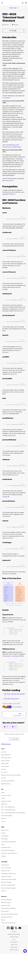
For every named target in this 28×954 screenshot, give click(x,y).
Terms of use (14, 944)
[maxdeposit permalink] (1, 294)
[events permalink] (1, 610)
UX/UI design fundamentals (8, 850)
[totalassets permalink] (1, 232)
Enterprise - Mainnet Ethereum (9, 853)
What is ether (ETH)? (6, 757)
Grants (2, 844)
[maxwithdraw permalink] (1, 418)
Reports (3, 920)
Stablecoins (4, 804)
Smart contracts (5, 766)
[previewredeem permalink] (1, 501)
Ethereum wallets (5, 760)
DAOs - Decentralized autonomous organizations (13, 812)
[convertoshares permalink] (1, 250)
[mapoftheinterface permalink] (1, 578)
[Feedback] (25, 951)
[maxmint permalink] (1, 357)
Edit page (15, 24)
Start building (4, 838)
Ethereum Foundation (6, 882)
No (15, 726)
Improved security (5, 905)
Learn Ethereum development (8, 841)
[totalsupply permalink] (1, 542)
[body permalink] (1, 201)
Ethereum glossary (5, 783)
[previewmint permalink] (1, 379)
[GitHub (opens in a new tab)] (8, 928)
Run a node (4, 772)
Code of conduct (14, 936)
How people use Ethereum (7, 780)
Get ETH (3, 798)
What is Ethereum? (5, 754)
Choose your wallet (6, 795)
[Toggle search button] (22, 2)
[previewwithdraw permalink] (1, 440)
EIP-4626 (7, 97)
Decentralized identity (6, 815)
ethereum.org (5, 744)
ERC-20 (13, 194)
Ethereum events (5, 870)
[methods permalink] (1, 208)
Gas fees (3, 769)
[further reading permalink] (1, 690)
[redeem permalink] (1, 521)
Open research (5, 911)
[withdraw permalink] (1, 460)
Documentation (5, 836)
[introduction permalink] (1, 37)
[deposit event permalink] (1, 615)
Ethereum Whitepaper (6, 899)
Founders (3, 856)
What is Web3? (5, 763)
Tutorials (3, 833)
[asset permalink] (1, 213)
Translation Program (6, 876)
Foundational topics (6, 847)
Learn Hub (3, 752)
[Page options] (10, 24)
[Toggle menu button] (25, 2)
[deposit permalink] (1, 335)
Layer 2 (3, 821)
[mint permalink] (1, 398)
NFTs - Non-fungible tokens (8, 807)
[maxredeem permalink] (1, 479)
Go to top (15, 739)
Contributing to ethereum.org (8, 873)
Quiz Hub (3, 778)
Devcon (3, 891)
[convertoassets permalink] (1, 272)
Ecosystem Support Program (8, 888)
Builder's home (5, 830)
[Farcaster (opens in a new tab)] (12, 928)
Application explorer (6, 801)
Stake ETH (3, 818)
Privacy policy (14, 942)
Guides (3, 792)
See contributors (17, 707)
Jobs (14, 939)
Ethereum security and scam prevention (11, 775)
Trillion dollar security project (8, 922)
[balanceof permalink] (1, 560)
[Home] (2, 3)
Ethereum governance (6, 917)
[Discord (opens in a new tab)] (20, 928)
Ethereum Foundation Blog (8, 885)
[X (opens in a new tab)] (16, 928)
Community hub (5, 865)
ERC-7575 (10, 180)
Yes (7, 726)
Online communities (6, 867)
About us (14, 931)
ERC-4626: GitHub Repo (11, 698)
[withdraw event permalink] (1, 649)
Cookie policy (14, 947)
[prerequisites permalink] (1, 186)
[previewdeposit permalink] (1, 315)
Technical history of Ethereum (8, 908)
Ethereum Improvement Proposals (9, 914)
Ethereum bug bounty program (8, 879)
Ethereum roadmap (6, 902)
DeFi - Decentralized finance (8, 809)
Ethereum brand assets (14, 934)
